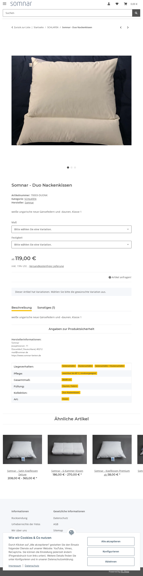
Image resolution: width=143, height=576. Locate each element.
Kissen (65, 399)
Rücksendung (19, 518)
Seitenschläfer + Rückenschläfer (109, 366)
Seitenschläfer (68, 366)
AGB (55, 524)
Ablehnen (111, 561)
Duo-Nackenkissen (70, 392)
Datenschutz (32, 565)
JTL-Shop (125, 571)
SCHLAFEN (30, 199)
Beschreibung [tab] (22, 307)
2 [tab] (71, 167)
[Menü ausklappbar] (4, 2)
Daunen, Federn (69, 386)
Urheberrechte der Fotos (26, 524)
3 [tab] (75, 167)
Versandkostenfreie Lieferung (46, 266)
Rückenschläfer (85, 366)
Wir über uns (19, 530)
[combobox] (71, 229)
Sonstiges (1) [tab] (46, 307)
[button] (109, 3)
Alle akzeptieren (111, 541)
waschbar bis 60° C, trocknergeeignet (79, 373)
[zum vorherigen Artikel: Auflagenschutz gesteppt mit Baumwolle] (120, 27)
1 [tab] (68, 167)
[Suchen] (136, 13)
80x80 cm (66, 379)
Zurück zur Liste (22, 27)
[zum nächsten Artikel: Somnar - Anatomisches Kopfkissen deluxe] (127, 27)
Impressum (15, 565)
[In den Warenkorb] (14, 39)
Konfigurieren (111, 551)
